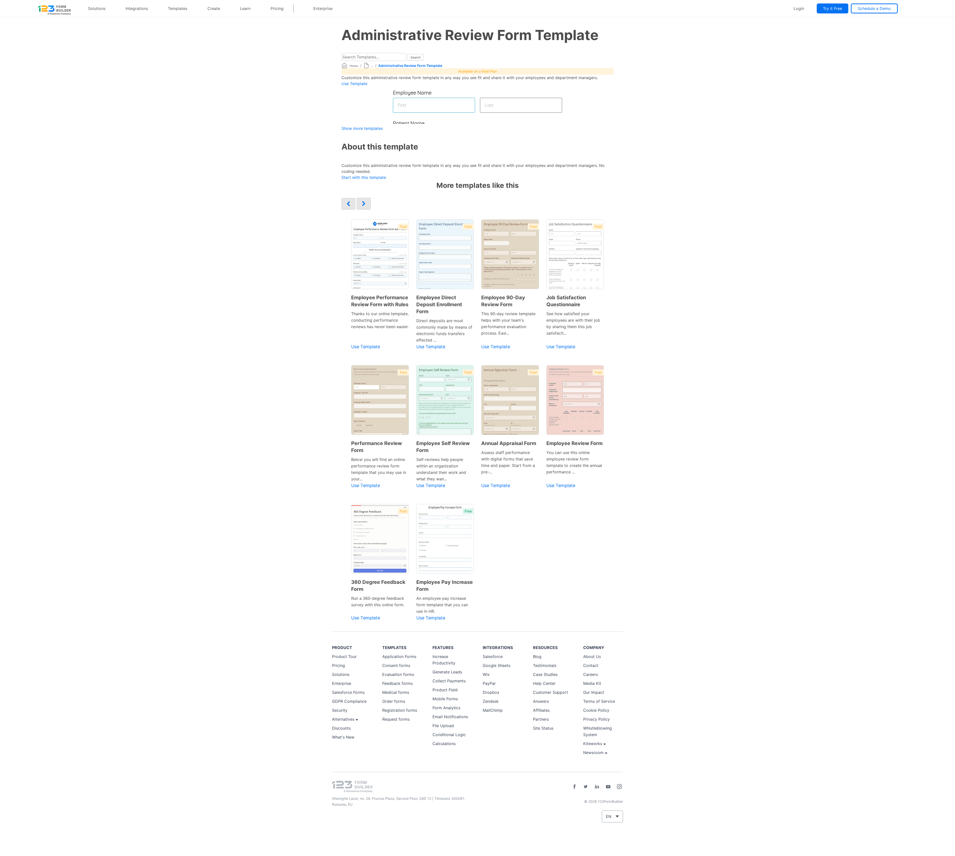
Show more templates (362, 128)
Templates (177, 8)
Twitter (585, 786)
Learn (245, 8)
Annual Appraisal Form (508, 443)
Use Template (354, 83)
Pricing (277, 8)
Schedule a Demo (874, 8)
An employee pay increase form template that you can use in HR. (442, 605)
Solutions (96, 8)
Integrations (137, 8)
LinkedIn (597, 786)
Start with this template (363, 177)
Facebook (574, 786)
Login (799, 8)
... (372, 66)
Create (213, 8)
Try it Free (832, 8)
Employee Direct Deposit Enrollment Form (439, 304)
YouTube (608, 786)
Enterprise (323, 8)
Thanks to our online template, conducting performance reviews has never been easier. (380, 320)
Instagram (619, 786)
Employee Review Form (574, 443)
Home (354, 66)
